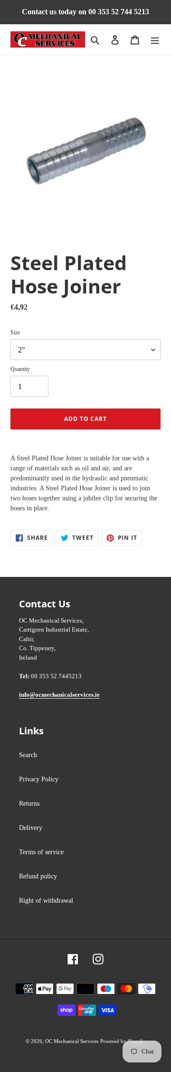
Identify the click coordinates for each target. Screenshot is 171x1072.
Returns (29, 803)
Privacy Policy (38, 779)
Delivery (30, 827)
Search (28, 755)
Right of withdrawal (46, 900)
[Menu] (155, 39)
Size (15, 332)
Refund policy (38, 876)
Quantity (20, 369)
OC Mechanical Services (71, 1041)
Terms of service (41, 852)
